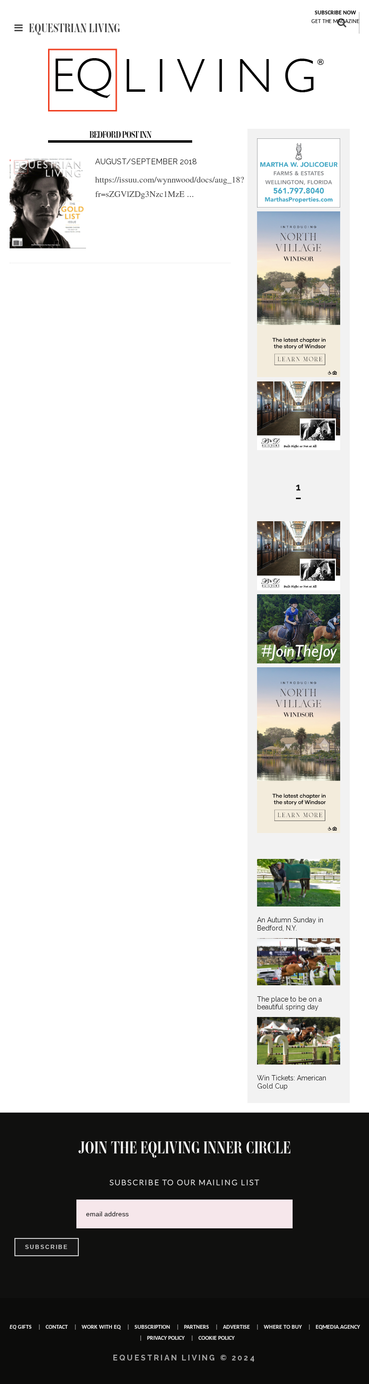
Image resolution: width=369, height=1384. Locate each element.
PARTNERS (196, 1327)
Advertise (236, 1327)
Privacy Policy (165, 1338)
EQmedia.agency (338, 1327)
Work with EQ (101, 1327)
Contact (57, 1327)
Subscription (152, 1327)
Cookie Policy (216, 1338)
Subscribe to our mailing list (185, 1182)
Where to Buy (283, 1327)
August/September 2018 (146, 161)
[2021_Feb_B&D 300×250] (298, 448)
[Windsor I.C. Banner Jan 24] (298, 375)
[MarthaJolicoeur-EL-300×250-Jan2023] (298, 205)
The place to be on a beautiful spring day (289, 1003)
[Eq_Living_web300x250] (298, 661)
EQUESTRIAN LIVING (74, 28)
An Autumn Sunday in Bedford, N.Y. (290, 924)
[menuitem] (298, 895)
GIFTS (21, 1327)
